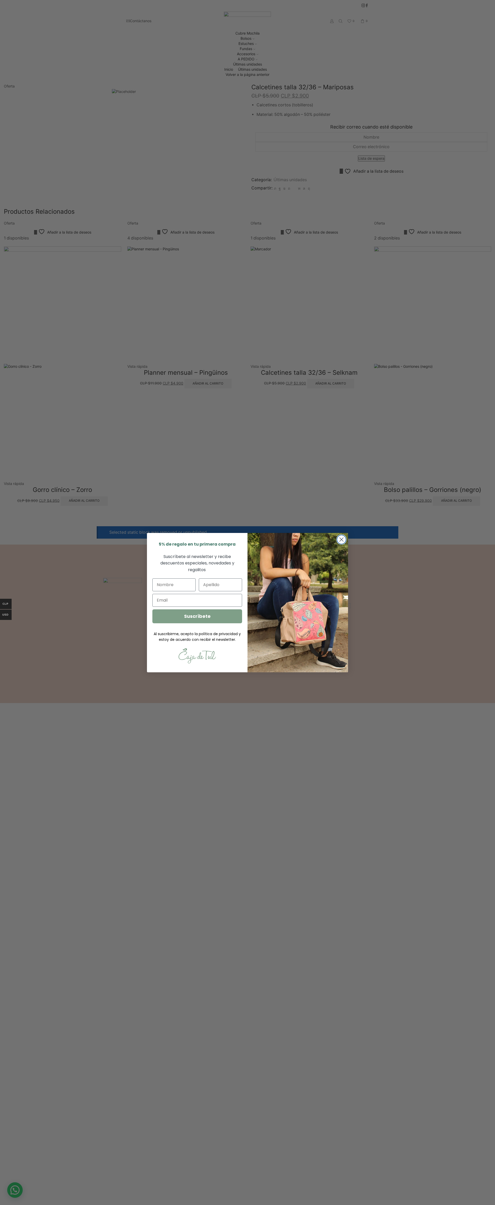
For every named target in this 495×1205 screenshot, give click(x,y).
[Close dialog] (341, 539)
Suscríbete (197, 616)
